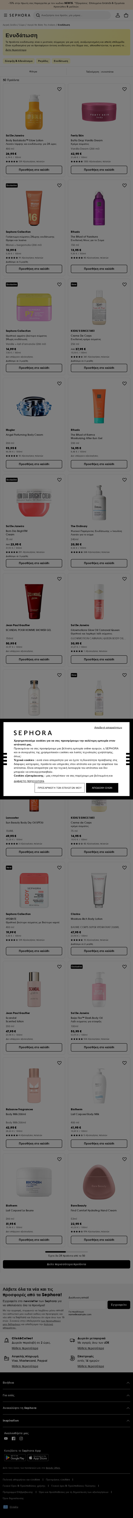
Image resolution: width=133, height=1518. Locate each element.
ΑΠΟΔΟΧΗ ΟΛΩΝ (102, 787)
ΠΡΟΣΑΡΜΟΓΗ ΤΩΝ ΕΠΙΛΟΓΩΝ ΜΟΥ (60, 787)
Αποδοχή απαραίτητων (108, 727)
